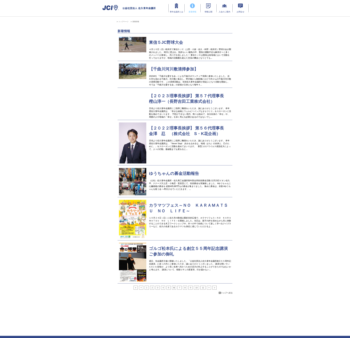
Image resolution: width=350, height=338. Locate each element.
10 (196, 287)
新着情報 (192, 12)
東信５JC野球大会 (166, 42)
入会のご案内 (224, 12)
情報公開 (208, 12)
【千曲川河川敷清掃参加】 (173, 69)
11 (203, 287)
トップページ (123, 22)
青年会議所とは (176, 12)
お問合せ (240, 12)
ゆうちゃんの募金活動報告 (174, 173)
